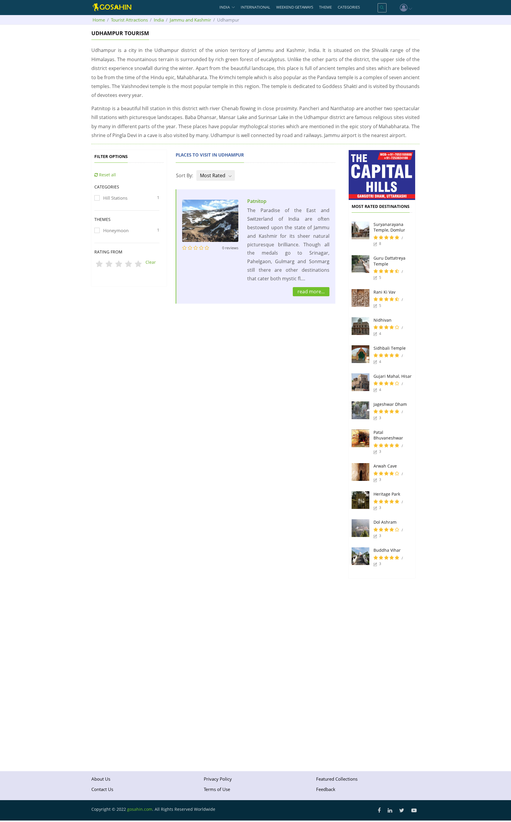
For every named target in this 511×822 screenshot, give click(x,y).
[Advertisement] (255, 337)
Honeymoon (131, 230)
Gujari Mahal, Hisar (392, 376)
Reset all (107, 175)
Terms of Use (217, 789)
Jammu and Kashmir (190, 20)
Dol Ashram (385, 522)
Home (99, 20)
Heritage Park (386, 494)
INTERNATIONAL (255, 7)
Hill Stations (131, 198)
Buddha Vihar (387, 550)
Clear (150, 262)
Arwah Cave (385, 466)
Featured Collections (337, 779)
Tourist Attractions (129, 20)
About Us (100, 779)
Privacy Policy (218, 779)
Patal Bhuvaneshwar (388, 435)
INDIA (224, 7)
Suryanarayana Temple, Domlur (389, 227)
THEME (325, 7)
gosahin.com (139, 809)
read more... (311, 291)
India (159, 20)
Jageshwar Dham (390, 404)
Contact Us (102, 789)
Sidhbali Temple (389, 348)
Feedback (325, 789)
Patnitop (256, 201)
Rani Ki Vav (384, 292)
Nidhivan (382, 320)
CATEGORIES (349, 7)
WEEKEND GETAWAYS (294, 7)
